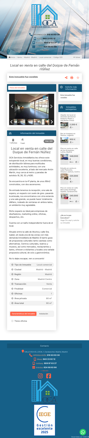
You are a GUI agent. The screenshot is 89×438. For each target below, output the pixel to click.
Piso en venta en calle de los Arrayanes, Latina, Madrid (69, 150)
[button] (12, 106)
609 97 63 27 (50, 43)
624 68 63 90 (50, 47)
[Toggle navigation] (79, 30)
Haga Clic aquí (66, 220)
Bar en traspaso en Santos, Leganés (67, 134)
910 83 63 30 (53, 34)
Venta (19, 57)
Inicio (13, 57)
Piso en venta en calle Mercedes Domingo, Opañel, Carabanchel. (69, 189)
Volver (77, 57)
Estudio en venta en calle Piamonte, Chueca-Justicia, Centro (70, 170)
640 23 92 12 (49, 38)
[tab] (17, 88)
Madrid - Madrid (30, 57)
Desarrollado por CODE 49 (80, 437)
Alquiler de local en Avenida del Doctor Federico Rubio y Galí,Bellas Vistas (68, 117)
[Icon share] (40, 375)
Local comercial (45, 57)
